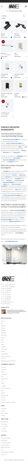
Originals (3, 328)
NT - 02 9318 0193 (6, 299)
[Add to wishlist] (12, 22)
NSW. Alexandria (4, 421)
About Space (4, 408)
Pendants (3, 330)
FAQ (2, 449)
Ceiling (3, 18)
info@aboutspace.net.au (7, 301)
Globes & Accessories (5, 356)
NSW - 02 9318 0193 (6, 288)
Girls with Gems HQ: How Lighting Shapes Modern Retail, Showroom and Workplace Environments (16, 312)
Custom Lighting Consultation (7, 452)
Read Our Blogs (4, 413)
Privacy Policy (17, 460)
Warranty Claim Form (5, 447)
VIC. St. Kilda (4, 431)
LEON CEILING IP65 (4, 74)
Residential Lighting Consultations (8, 360)
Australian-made (4, 395)
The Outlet (3, 358)
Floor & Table (4, 335)
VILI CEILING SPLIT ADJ (5, 113)
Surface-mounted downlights (14, 143)
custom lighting (19, 233)
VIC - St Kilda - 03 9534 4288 (8, 286)
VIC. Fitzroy (3, 428)
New (2, 323)
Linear (2, 339)
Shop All (3, 321)
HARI (15, 53)
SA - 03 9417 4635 (6, 294)
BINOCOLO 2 (16, 34)
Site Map (3, 415)
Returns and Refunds (5, 445)
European (3, 325)
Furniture (3, 351)
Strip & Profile (4, 349)
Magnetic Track (4, 378)
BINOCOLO (3, 34)
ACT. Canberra (4, 426)
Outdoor (3, 337)
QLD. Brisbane (4, 424)
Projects (3, 410)
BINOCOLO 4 (3, 53)
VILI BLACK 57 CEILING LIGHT (6, 93)
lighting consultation (14, 221)
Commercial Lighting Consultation (8, 402)
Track (2, 342)
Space (2, 390)
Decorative (3, 367)
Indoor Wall (3, 332)
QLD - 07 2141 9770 (6, 292)
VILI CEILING (16, 93)
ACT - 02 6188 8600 (6, 290)
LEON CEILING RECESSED (19, 74)
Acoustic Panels (4, 353)
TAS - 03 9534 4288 (6, 296)
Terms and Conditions (5, 438)
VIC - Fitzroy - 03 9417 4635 (8, 284)
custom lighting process (11, 241)
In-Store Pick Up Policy (6, 442)
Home (7, 11)
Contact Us (3, 454)
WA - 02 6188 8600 (6, 298)
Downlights (3, 346)
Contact (22, 460)
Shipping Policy (4, 440)
